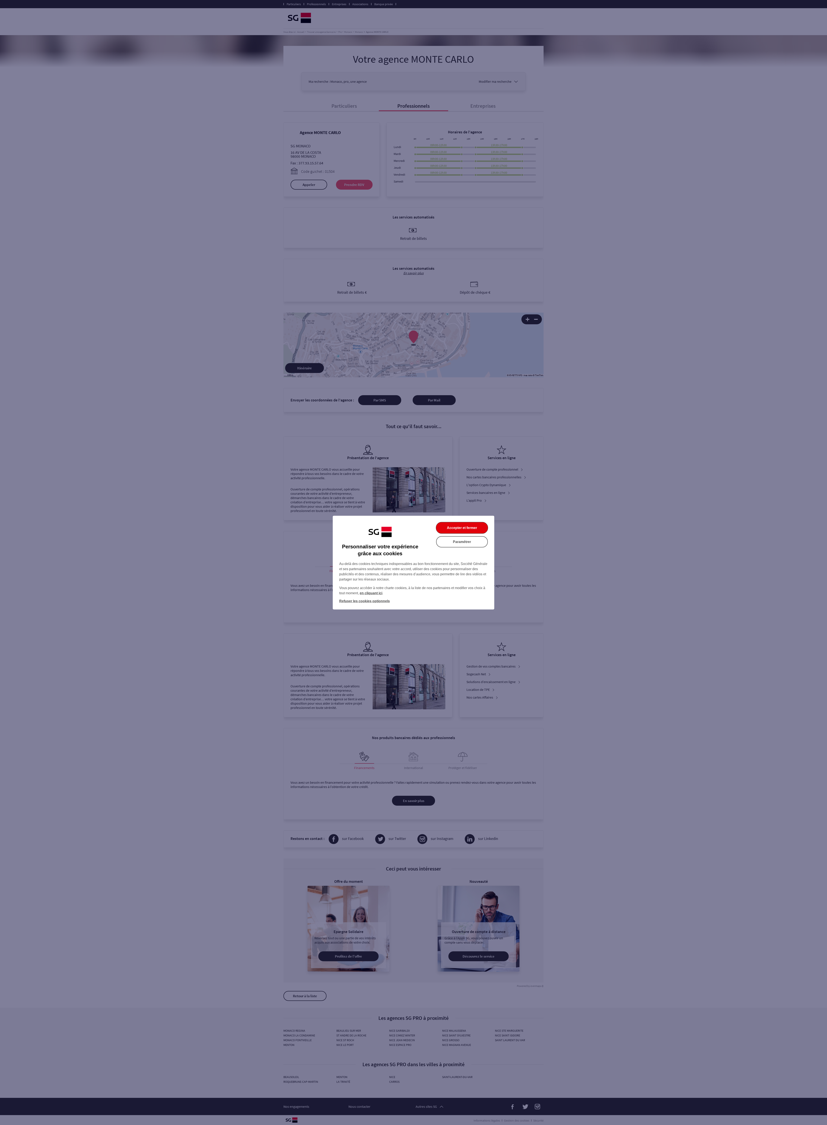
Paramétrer (462, 541)
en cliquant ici (371, 593)
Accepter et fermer (462, 527)
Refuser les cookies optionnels (364, 601)
